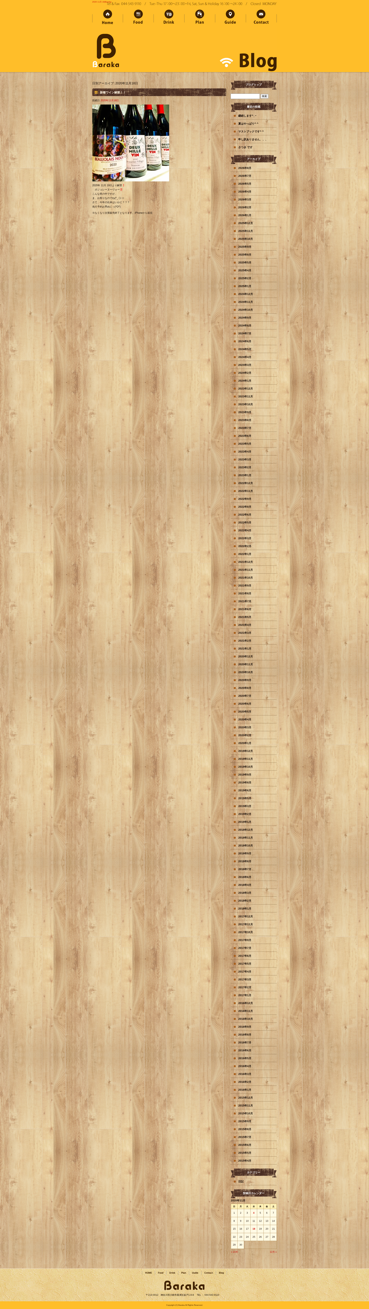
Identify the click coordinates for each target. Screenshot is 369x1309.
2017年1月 (244, 995)
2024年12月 (245, 294)
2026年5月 (244, 183)
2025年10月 (245, 238)
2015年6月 (244, 1144)
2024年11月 (245, 301)
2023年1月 (244, 475)
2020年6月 (244, 703)
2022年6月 (244, 514)
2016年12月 (245, 1003)
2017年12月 (245, 916)
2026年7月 (244, 175)
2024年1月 (244, 380)
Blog (221, 1273)
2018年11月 (245, 837)
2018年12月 (245, 829)
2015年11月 (245, 1105)
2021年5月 (244, 617)
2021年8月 (244, 593)
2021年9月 (244, 585)
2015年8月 (244, 1129)
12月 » (273, 1252)
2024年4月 (244, 357)
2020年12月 (245, 656)
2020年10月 (245, 672)
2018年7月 (244, 869)
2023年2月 (244, 467)
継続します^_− (247, 115)
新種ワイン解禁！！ (113, 92)
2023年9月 (244, 412)
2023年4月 (244, 451)
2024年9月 (244, 317)
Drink (169, 18)
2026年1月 (244, 215)
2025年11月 (245, 231)
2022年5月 (244, 522)
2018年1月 (244, 908)
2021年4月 (244, 624)
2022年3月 (244, 538)
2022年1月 (244, 554)
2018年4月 (244, 884)
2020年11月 (245, 664)
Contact (261, 18)
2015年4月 (244, 1160)
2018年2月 (244, 900)
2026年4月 (244, 191)
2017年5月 (244, 963)
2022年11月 (245, 491)
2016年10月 (245, 1018)
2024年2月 (244, 372)
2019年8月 (244, 782)
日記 (241, 1181)
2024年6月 (244, 341)
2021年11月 (245, 569)
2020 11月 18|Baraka (101, 2)
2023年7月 (244, 427)
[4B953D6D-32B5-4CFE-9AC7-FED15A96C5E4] (130, 179)
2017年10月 (245, 932)
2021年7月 (244, 601)
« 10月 (234, 1252)
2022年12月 (245, 483)
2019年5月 (244, 798)
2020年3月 (244, 727)
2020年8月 (244, 687)
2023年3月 (244, 459)
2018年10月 (245, 845)
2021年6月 (244, 609)
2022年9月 (244, 498)
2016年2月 (244, 1081)
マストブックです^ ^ (251, 131)
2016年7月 (244, 1042)
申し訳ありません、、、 (253, 139)
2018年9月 (244, 853)
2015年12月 (245, 1097)
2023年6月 (244, 435)
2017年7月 (244, 947)
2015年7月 (244, 1137)
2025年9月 (244, 246)
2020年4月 (244, 719)
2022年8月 (244, 506)
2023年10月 (245, 404)
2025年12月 (245, 223)
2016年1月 (244, 1089)
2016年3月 (244, 1074)
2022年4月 (244, 530)
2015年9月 (244, 1121)
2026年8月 (244, 167)
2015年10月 (245, 1113)
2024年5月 (244, 349)
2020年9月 (244, 680)
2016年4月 (244, 1066)
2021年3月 (244, 632)
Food (138, 18)
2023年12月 (245, 388)
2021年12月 (245, 561)
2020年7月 (244, 695)
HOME (107, 18)
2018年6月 (244, 877)
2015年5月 (244, 1152)
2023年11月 (245, 396)
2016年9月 (244, 1026)
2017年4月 (244, 971)
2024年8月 (244, 325)
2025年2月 (244, 278)
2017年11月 (245, 924)
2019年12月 (245, 751)
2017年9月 (244, 940)
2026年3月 (244, 199)
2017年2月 (244, 987)
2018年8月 (244, 861)
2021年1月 (244, 648)
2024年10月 (245, 309)
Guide (230, 18)
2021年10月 (245, 577)
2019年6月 (244, 790)
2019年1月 (244, 821)
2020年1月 (244, 743)
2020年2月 (244, 735)
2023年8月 (244, 420)
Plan (199, 18)
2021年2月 (244, 640)
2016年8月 (244, 1034)
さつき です (245, 147)
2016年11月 (245, 1010)
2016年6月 (244, 1050)
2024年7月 (244, 333)
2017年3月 (244, 979)
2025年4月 (244, 270)
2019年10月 (245, 766)
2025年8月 (244, 254)
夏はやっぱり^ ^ (248, 123)
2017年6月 (244, 955)
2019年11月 (245, 758)
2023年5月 (244, 443)
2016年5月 (244, 1058)
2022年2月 (244, 546)
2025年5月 (244, 262)
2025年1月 (244, 286)
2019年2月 (244, 814)
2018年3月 (244, 892)
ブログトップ (254, 84)
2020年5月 (244, 711)
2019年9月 (244, 774)
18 (254, 1229)
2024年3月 (244, 364)
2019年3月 (244, 806)
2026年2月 (244, 207)
